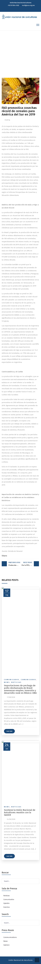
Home (6, 58)
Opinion (6, 945)
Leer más (9, 731)
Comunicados (11, 679)
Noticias (16, 682)
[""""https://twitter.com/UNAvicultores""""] (18, 9)
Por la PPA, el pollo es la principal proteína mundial (30, 564)
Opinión (6, 903)
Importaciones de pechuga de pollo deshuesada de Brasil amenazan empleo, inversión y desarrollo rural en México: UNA (20, 689)
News (7, 682)
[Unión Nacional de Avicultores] (19, 17)
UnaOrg (7, 120)
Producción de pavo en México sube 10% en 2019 (14, 564)
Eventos (6, 907)
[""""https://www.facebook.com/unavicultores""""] (21, 9)
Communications (10, 937)
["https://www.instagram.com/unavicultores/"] (23, 9)
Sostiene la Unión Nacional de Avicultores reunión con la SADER (19, 812)
